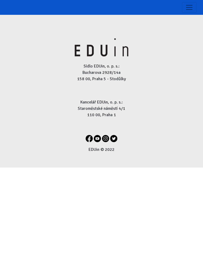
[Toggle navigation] (189, 7)
